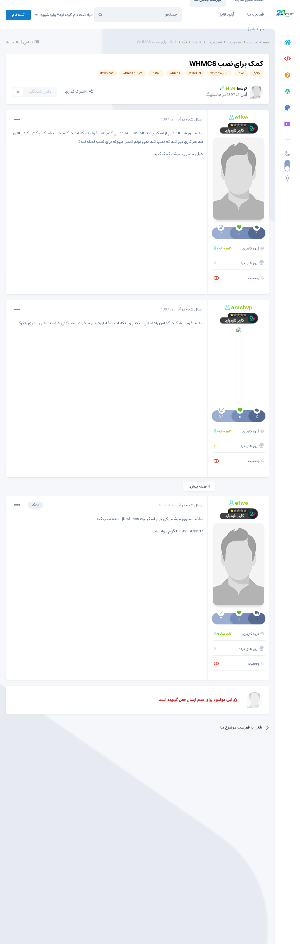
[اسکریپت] (287, 59)
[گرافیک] (287, 109)
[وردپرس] (287, 92)
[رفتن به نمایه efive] (256, 92)
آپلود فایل (226, 14)
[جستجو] (100, 14)
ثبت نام (18, 14)
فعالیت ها (255, 14)
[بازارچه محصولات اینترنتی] (287, 125)
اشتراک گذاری (77, 91)
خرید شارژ (256, 29)
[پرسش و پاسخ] (287, 76)
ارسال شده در (182, 119)
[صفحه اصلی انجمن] (287, 43)
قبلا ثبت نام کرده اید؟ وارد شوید (65, 15)
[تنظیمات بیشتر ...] (17, 119)
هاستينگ (213, 94)
